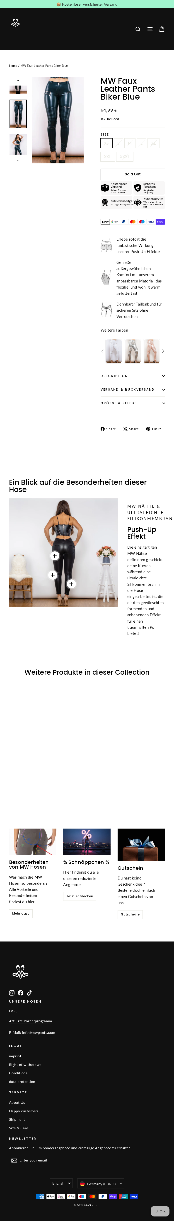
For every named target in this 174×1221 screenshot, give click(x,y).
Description (114, 376)
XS (106, 143)
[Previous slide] (102, 351)
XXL (107, 156)
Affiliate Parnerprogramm (30, 1021)
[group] (113, 351)
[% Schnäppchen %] (87, 842)
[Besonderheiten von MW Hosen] (32, 842)
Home (13, 65)
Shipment (17, 1119)
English (58, 1183)
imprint (15, 1056)
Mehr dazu (20, 913)
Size (105, 134)
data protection (22, 1081)
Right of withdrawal (26, 1064)
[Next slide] (163, 351)
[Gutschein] (141, 845)
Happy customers (23, 1111)
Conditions (18, 1073)
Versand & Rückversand (128, 389)
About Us (17, 1102)
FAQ (13, 1010)
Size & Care (18, 1128)
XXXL (125, 156)
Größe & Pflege (119, 403)
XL (153, 143)
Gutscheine (130, 914)
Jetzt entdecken (79, 896)
